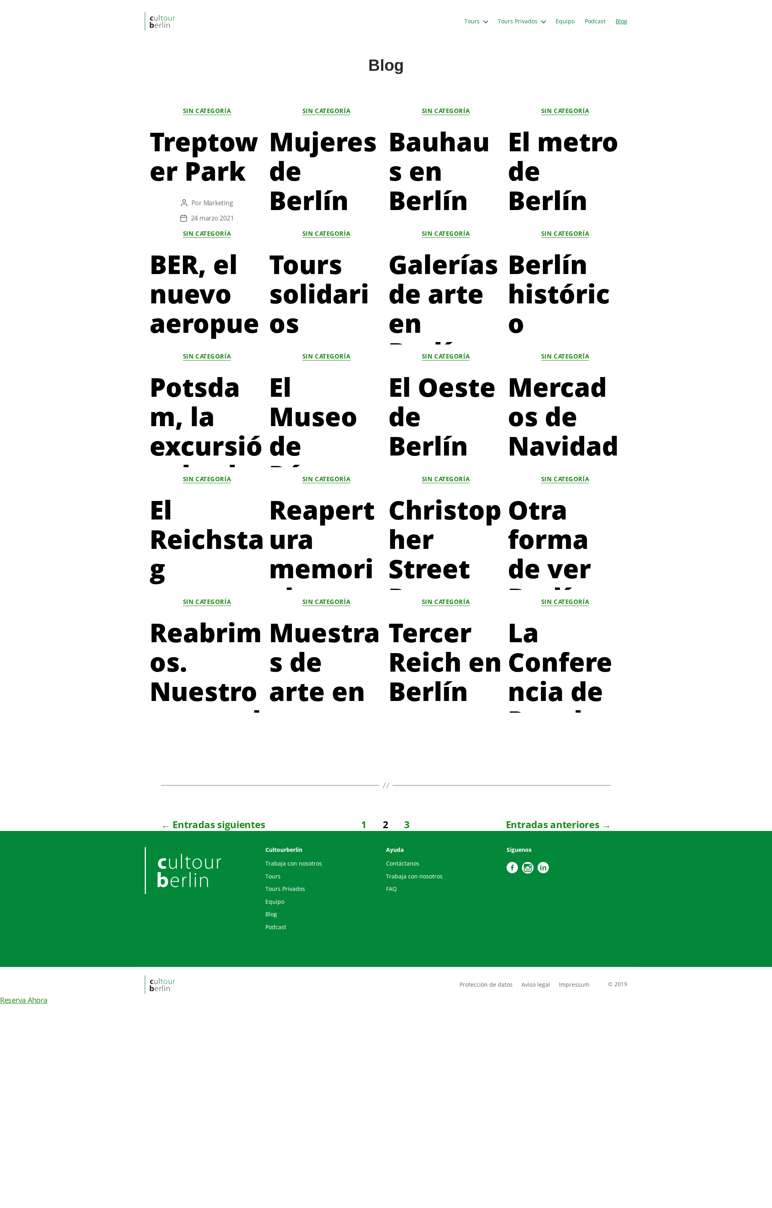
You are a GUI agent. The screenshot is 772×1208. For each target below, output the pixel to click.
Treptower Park (204, 156)
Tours (472, 21)
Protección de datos (486, 984)
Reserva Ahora (23, 1000)
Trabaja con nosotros (293, 863)
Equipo (565, 21)
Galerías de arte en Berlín (443, 308)
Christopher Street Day (444, 553)
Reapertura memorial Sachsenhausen (323, 583)
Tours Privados (518, 21)
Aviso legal (536, 984)
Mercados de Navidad (563, 416)
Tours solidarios (319, 293)
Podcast (595, 21)
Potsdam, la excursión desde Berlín (206, 445)
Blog (621, 21)
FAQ (391, 889)
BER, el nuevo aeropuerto (204, 308)
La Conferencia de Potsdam (560, 691)
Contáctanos (402, 863)
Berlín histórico (559, 293)
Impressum (574, 984)
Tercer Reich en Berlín (445, 662)
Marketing (218, 202)
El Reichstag (207, 539)
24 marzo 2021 (212, 218)
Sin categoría (207, 111)
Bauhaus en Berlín (439, 171)
